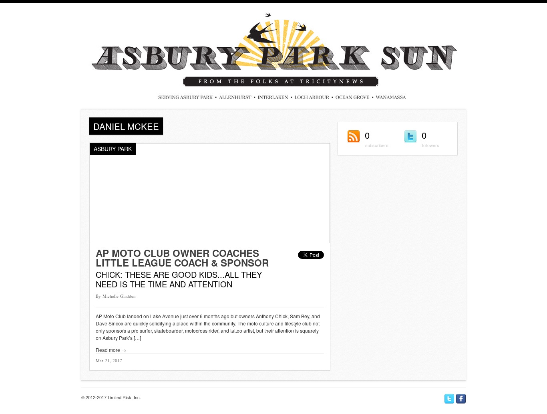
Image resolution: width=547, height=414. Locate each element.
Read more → (111, 349)
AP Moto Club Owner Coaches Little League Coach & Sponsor (182, 257)
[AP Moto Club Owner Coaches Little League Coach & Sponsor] (210, 241)
